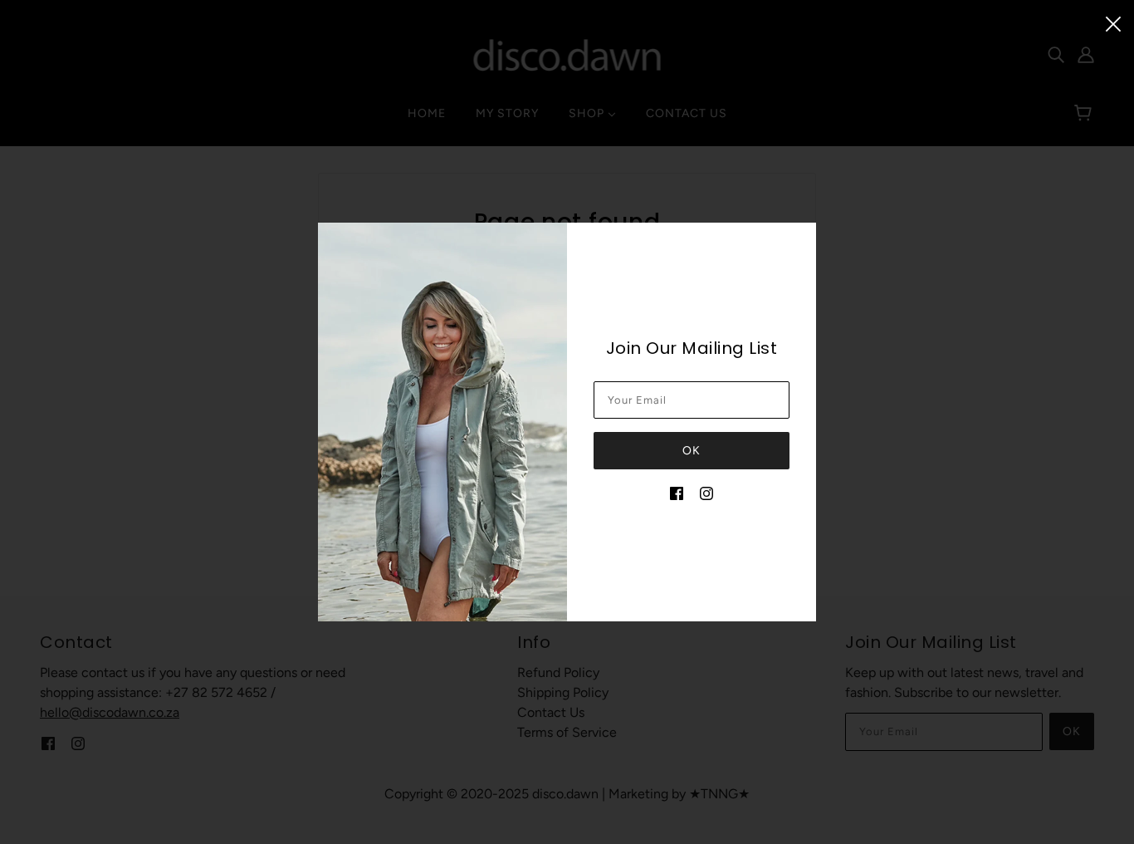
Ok (691, 451)
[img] (677, 492)
